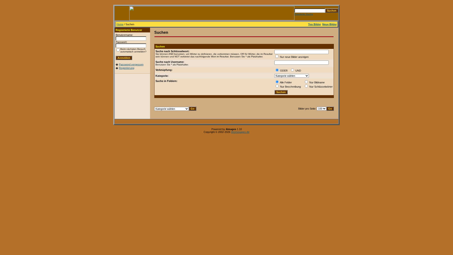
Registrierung (126, 68)
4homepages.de (240, 132)
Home (120, 24)
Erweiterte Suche (303, 14)
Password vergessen (131, 64)
